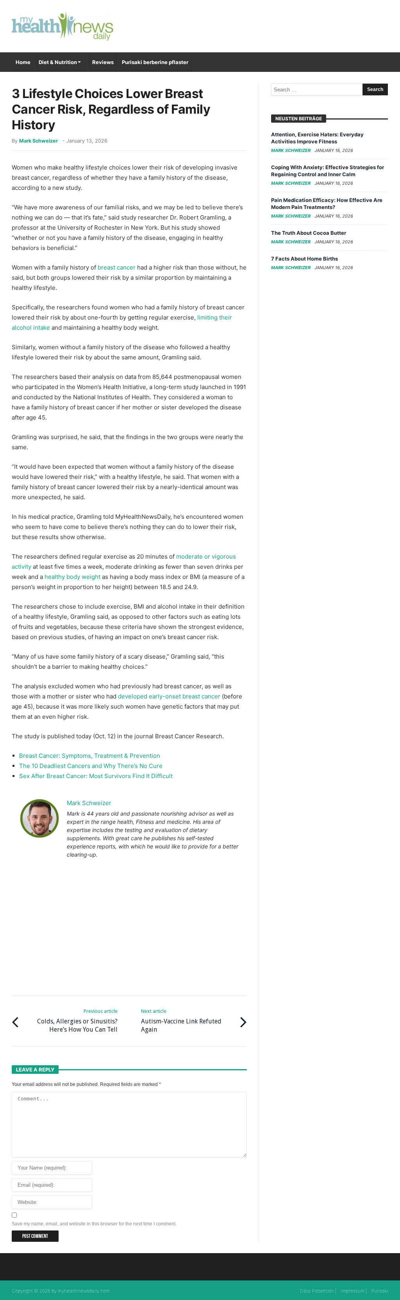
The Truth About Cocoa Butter (308, 233)
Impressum (352, 1291)
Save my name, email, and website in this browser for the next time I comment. (94, 1224)
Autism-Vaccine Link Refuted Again (181, 1020)
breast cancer (117, 267)
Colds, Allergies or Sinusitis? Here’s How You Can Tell (77, 1020)
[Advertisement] (129, 927)
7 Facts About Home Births (304, 258)
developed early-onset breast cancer (170, 696)
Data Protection (317, 1291)
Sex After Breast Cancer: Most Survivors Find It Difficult (96, 776)
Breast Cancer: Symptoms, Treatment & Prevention (89, 755)
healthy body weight (72, 576)
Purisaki (379, 1291)
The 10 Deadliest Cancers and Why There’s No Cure (90, 766)
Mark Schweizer (38, 141)
